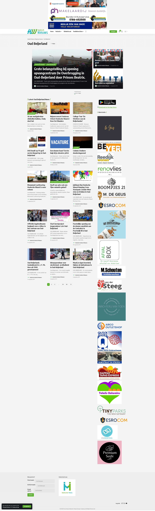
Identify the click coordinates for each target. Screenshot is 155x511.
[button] (27, 506)
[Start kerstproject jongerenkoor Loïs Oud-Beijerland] (60, 215)
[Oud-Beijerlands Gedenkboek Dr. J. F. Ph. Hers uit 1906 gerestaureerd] (37, 254)
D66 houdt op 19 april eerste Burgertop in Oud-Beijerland (36, 152)
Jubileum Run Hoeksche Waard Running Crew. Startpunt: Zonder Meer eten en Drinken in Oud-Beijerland (82, 189)
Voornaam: (30, 480)
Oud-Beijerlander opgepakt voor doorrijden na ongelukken (107, 82)
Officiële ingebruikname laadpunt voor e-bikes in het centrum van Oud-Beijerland (36, 227)
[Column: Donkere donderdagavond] (83, 142)
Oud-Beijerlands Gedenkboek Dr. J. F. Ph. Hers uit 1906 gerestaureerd (36, 266)
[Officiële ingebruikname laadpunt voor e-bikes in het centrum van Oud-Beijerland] (37, 215)
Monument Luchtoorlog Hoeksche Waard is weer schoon (36, 187)
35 (62, 284)
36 (66, 284)
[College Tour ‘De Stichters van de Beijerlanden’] (83, 108)
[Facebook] (122, 503)
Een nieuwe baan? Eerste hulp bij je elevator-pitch (59, 151)
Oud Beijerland (51, 64)
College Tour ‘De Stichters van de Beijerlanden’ (79, 118)
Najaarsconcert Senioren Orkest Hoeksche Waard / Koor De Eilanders (59, 118)
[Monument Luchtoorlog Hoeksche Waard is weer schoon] (37, 176)
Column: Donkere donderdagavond (79, 151)
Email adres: (29, 490)
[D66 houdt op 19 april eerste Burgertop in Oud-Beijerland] (37, 142)
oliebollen (32, 113)
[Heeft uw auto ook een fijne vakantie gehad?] (60, 176)
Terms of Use (15, 507)
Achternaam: (31, 484)
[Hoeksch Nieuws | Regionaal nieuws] (37, 31)
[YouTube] (126, 503)
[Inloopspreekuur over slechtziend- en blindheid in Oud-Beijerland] (60, 254)
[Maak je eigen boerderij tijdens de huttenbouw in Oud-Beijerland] (83, 254)
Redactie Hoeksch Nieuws (42, 86)
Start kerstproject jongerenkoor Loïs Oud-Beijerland (59, 226)
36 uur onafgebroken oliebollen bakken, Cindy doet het (36, 118)
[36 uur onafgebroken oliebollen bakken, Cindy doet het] (37, 108)
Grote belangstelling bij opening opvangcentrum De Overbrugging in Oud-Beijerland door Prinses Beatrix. (59, 73)
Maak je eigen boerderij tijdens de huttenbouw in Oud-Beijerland (82, 265)
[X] (124, 503)
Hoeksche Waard (40, 64)
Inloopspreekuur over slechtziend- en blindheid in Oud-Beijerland (59, 265)
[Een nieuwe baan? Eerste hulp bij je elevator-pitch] (60, 142)
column (76, 147)
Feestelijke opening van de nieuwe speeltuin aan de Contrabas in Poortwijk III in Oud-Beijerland (82, 228)
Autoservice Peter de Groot (59, 181)
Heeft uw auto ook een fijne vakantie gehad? (58, 186)
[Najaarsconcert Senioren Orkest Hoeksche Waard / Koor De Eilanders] (60, 108)
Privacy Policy (6, 507)
